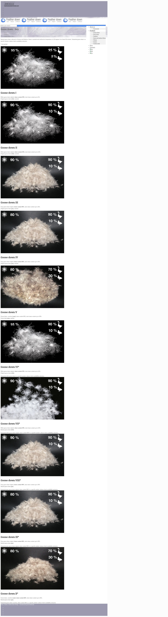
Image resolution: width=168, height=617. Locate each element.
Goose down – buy (9, 36)
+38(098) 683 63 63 (9, 4)
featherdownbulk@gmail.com (11, 5)
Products (6, 34)
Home (5, 32)
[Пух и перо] (42, 22)
